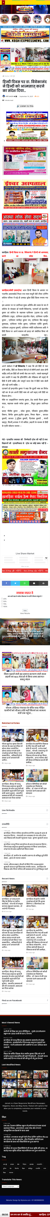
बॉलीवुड (30, 1168)
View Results (25, 613)
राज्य (44, 1168)
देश (10, 1168)
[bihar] (25, 9)
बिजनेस (17, 1168)
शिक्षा (4, 1172)
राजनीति (38, 1168)
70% (4, 604)
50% (5, 601)
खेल (18, 1164)
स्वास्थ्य (11, 1172)
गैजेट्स (24, 1164)
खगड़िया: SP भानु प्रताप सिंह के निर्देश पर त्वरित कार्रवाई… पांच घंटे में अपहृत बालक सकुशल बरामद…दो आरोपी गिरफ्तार (12, 904)
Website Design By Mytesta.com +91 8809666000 (25, 1200)
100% (5, 606)
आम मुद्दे (12, 76)
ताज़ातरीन (39, 1164)
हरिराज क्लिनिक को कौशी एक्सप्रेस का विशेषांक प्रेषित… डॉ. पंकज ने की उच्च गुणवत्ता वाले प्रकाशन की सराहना (36, 788)
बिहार (23, 1168)
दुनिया (4, 1168)
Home (6, 76)
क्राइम (12, 1164)
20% (5, 599)
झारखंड (31, 1164)
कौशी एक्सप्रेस (9, 96)
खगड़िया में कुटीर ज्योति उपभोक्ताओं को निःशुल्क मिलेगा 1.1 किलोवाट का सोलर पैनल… (35, 902)
